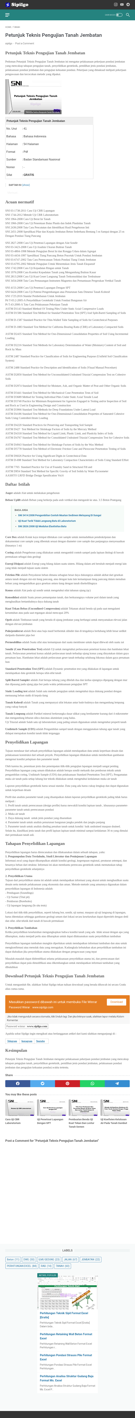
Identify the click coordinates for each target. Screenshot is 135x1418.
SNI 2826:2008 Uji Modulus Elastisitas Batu (42, 526)
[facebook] (17, 1083)
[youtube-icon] (122, 5)
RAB (46, 1266)
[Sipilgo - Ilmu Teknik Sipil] (19, 5)
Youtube (40, 1041)
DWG (29, 1259)
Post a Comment (24, 43)
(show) (26, 185)
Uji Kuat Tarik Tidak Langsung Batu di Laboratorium (47, 520)
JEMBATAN (90, 1259)
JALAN (70, 1259)
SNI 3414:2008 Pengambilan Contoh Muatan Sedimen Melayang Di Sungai (59, 515)
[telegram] (117, 1083)
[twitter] (42, 1083)
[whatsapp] (92, 1083)
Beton (13, 1259)
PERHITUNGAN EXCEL (22, 1266)
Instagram (26, 1041)
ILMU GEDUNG (49, 1259)
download (116, 1002)
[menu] (9, 15)
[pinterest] (67, 1083)
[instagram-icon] (115, 5)
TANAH (62, 1266)
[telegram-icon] (128, 5)
